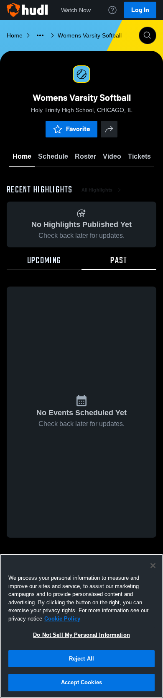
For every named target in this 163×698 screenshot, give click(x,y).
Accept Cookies (81, 682)
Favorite (78, 129)
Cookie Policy (62, 619)
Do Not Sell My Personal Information (81, 635)
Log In (140, 9)
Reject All (81, 659)
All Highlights (97, 190)
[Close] (153, 565)
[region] (81, 626)
